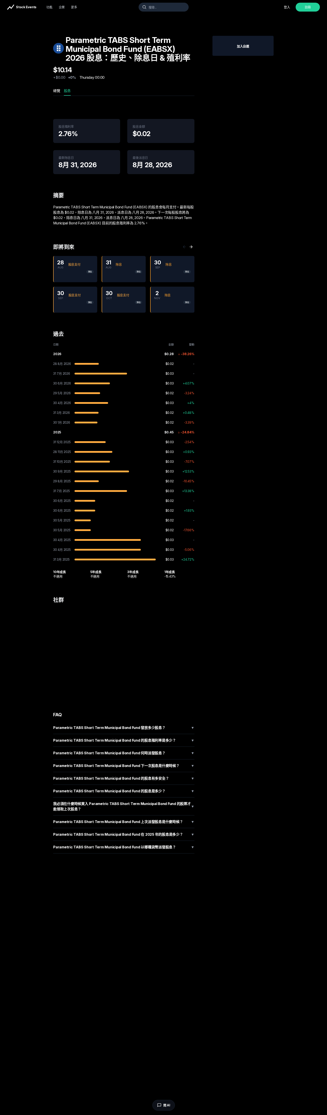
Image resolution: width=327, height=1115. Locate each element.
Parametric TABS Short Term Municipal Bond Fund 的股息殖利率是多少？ (123, 740)
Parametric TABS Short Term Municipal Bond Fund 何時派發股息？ (123, 753)
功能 (49, 7)
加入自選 (243, 46)
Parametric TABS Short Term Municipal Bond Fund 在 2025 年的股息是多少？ (123, 834)
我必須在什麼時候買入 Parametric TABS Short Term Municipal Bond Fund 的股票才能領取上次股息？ (123, 806)
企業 (62, 7)
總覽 (56, 91)
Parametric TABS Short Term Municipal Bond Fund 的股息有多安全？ (123, 778)
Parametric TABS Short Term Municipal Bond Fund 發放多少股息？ (123, 727)
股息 (67, 91)
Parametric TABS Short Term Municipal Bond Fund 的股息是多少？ (123, 791)
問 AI (166, 1105)
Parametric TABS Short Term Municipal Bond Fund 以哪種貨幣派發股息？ (123, 847)
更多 (74, 7)
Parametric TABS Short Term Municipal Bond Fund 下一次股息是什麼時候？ (123, 765)
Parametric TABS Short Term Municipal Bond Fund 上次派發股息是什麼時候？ (123, 821)
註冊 (308, 7)
